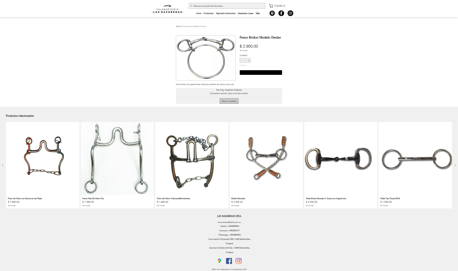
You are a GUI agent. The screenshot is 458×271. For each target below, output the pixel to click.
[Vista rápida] (42, 158)
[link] (278, 6)
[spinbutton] (245, 60)
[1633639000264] (272, 13)
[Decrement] (241, 60)
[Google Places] (219, 261)
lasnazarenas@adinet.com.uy (229, 222)
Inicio (178, 26)
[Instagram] (290, 13)
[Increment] (248, 60)
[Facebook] (281, 13)
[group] (229, 165)
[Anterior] (2, 165)
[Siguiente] (455, 165)
